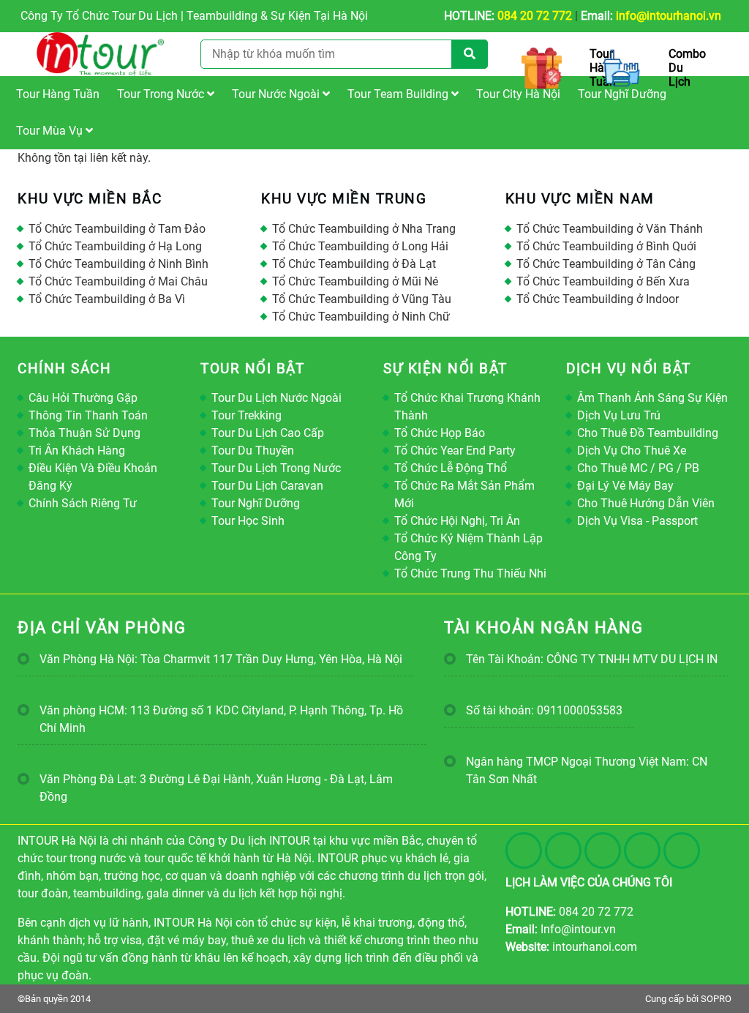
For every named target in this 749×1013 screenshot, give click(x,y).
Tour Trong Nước (162, 94)
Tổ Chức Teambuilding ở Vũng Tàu (361, 299)
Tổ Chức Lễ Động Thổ (450, 468)
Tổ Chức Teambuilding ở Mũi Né (355, 281)
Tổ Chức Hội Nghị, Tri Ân (457, 521)
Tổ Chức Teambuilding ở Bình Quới (606, 246)
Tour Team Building (399, 94)
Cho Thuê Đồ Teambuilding (647, 433)
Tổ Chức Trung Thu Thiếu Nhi (470, 573)
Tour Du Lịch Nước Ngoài (276, 398)
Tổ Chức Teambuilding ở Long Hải (360, 246)
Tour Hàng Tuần (57, 94)
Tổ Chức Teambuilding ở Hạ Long (115, 246)
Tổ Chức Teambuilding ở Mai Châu (118, 281)
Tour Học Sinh (248, 521)
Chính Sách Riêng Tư (83, 503)
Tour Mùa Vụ (51, 131)
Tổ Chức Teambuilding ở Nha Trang (364, 229)
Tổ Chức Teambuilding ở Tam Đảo (117, 229)
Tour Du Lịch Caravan (267, 486)
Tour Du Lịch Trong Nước (276, 468)
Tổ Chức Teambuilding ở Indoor (597, 299)
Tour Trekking (246, 415)
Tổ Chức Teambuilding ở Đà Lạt (354, 264)
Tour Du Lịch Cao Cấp (267, 433)
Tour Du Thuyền (252, 450)
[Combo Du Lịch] (618, 68)
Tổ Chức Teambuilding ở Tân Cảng (606, 264)
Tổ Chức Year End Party (455, 450)
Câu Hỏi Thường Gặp (83, 398)
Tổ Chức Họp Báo (439, 433)
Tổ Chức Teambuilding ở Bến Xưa (603, 281)
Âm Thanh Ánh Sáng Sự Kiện (652, 398)
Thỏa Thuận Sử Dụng (84, 433)
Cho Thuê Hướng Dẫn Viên (646, 503)
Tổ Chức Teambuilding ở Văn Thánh (609, 229)
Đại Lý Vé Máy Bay (625, 486)
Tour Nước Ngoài (277, 94)
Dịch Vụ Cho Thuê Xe (631, 450)
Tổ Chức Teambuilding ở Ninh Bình (118, 264)
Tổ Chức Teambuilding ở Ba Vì (107, 299)
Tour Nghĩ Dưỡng (622, 94)
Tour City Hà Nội (518, 94)
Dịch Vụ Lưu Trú (618, 415)
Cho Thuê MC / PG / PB (638, 468)
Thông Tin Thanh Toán (88, 415)
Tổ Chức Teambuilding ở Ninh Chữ (361, 317)
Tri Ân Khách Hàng (77, 450)
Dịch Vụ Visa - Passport (637, 521)
